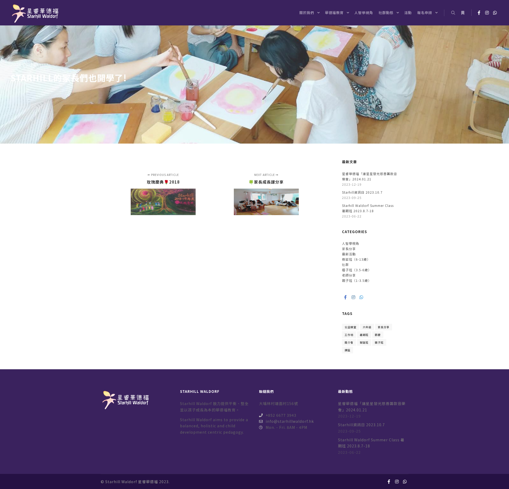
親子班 (379, 342)
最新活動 (349, 254)
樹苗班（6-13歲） (356, 259)
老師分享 (349, 275)
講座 (347, 350)
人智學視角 (350, 243)
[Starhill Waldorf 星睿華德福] (34, 12)
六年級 (367, 327)
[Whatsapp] (495, 12)
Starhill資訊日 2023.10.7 (362, 192)
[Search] (453, 13)
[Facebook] (479, 12)
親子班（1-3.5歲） (356, 280)
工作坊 (349, 335)
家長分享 (349, 248)
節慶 (378, 335)
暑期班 (364, 335)
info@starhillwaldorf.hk (290, 421)
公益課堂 (350, 327)
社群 (345, 264)
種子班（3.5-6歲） (356, 270)
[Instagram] (487, 12)
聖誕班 (364, 342)
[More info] (462, 13)
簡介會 (349, 342)
